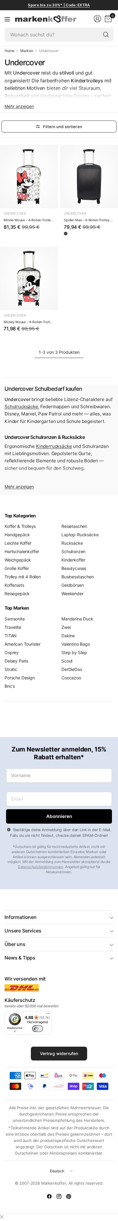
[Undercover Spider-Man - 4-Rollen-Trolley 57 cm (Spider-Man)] (89, 176)
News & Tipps (20, 958)
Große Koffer (17, 568)
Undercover (15, 213)
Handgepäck (17, 534)
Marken (26, 51)
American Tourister (23, 644)
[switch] (37, 1028)
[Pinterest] (69, 1196)
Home (9, 51)
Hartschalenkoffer (22, 551)
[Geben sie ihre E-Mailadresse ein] (59, 816)
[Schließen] (2, 1216)
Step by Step (74, 652)
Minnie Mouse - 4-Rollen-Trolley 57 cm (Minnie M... (29, 220)
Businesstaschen (77, 576)
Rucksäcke (72, 543)
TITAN (11, 635)
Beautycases (73, 568)
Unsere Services (23, 931)
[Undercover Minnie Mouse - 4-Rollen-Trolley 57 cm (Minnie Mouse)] (29, 176)
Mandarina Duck (77, 618)
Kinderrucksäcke (54, 446)
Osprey (12, 652)
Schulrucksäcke (21, 406)
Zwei (65, 627)
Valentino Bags (75, 644)
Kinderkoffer (73, 559)
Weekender (72, 593)
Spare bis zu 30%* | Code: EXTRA (59, 5)
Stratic (11, 669)
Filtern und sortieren (62, 126)
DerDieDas (71, 669)
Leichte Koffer (18, 543)
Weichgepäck (18, 559)
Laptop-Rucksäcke (79, 534)
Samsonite (15, 618)
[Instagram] (59, 1196)
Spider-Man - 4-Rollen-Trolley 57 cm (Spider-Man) (89, 220)
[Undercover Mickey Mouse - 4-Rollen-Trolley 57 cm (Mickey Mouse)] (29, 278)
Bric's (10, 686)
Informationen (21, 917)
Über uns (15, 944)
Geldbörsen (72, 585)
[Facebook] (49, 1196)
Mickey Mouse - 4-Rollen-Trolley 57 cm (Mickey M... (29, 322)
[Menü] (7, 19)
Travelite (13, 627)
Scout (67, 660)
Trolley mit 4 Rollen (23, 576)
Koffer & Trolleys (20, 526)
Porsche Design (20, 677)
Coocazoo (71, 677)
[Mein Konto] (97, 18)
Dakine (68, 635)
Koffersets (14, 585)
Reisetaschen (74, 526)
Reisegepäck (17, 593)
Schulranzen (73, 551)
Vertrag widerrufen (59, 1053)
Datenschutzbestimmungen (40, 866)
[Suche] (105, 34)
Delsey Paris (16, 660)
